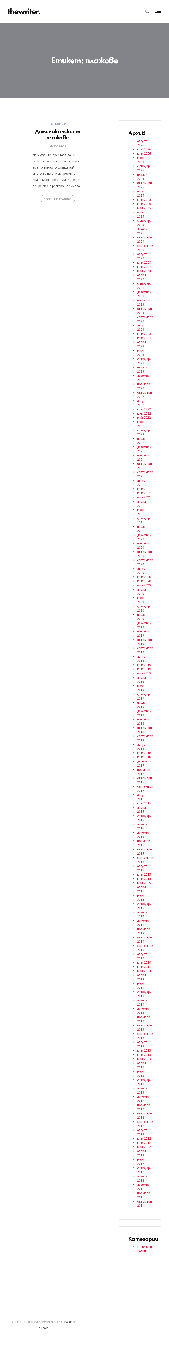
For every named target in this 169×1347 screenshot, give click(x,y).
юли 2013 (144, 1050)
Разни (141, 1251)
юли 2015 (144, 874)
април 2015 (141, 889)
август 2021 (142, 482)
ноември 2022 (143, 386)
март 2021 (141, 512)
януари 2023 (142, 369)
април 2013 (141, 1065)
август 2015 (142, 868)
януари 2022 (142, 440)
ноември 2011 (143, 1195)
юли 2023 (144, 334)
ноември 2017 (143, 771)
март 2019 (141, 688)
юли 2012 (144, 1138)
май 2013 (144, 1059)
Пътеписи (57, 123)
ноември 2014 (143, 931)
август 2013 (142, 1044)
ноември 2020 (143, 545)
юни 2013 (144, 1054)
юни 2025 (144, 204)
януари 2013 (142, 1090)
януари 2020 (142, 616)
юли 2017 (144, 803)
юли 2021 (144, 489)
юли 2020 (144, 577)
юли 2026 (144, 149)
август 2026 (142, 143)
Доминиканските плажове (57, 133)
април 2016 (141, 809)
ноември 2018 (143, 721)
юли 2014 (144, 962)
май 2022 (144, 417)
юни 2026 (144, 153)
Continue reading (57, 199)
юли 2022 (144, 409)
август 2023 (142, 327)
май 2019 (144, 673)
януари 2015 (142, 914)
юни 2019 (144, 669)
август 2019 (142, 658)
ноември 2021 (143, 457)
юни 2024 (144, 267)
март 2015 (141, 897)
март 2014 (141, 985)
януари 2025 (142, 231)
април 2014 (141, 977)
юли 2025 (144, 199)
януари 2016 (142, 826)
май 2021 (144, 497)
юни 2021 (144, 493)
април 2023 (141, 344)
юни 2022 (144, 413)
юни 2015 (144, 878)
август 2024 (142, 256)
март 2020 (141, 600)
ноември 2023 (143, 302)
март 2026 (141, 160)
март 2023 (141, 352)
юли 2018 (144, 753)
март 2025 (141, 214)
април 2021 (141, 503)
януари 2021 (142, 528)
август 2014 (142, 956)
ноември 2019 (143, 633)
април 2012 (141, 1153)
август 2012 (142, 1132)
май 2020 (144, 585)
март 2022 (141, 424)
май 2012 (144, 1147)
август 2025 (142, 193)
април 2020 (141, 591)
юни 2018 (144, 757)
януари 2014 (142, 1002)
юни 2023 (144, 338)
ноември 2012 (143, 1107)
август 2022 (142, 403)
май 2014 (144, 971)
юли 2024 (144, 262)
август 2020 (142, 570)
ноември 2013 (143, 1019)
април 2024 (141, 277)
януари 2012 (142, 1178)
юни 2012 (144, 1143)
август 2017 (142, 797)
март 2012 (141, 1161)
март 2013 (141, 1073)
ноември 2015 (143, 843)
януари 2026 (142, 176)
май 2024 (144, 271)
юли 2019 (144, 665)
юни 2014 (144, 966)
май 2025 (144, 208)
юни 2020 (144, 581)
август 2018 (142, 746)
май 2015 (144, 883)
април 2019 (141, 679)
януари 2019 (142, 704)
